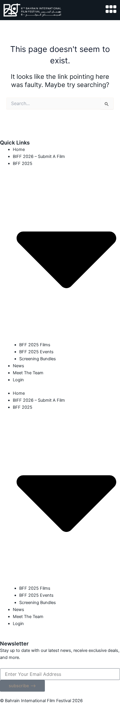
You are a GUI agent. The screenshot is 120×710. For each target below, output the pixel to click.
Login (18, 379)
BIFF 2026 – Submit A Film (39, 156)
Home (19, 149)
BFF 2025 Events (36, 351)
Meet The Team (28, 372)
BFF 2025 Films (34, 344)
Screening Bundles (37, 358)
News (18, 365)
